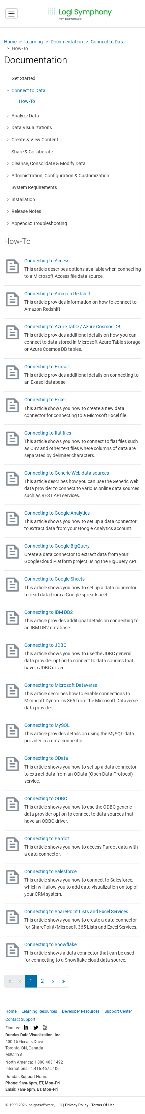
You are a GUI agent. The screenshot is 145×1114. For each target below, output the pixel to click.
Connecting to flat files (47, 433)
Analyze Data (25, 115)
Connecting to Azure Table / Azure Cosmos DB (72, 326)
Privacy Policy (76, 1105)
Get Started (23, 78)
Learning (33, 41)
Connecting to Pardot (46, 838)
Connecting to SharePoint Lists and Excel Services (76, 911)
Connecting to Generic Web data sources (66, 473)
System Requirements (34, 187)
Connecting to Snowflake (50, 944)
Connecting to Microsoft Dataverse (60, 685)
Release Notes (26, 211)
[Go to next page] (53, 981)
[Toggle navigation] (11, 13)
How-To (27, 101)
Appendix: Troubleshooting (39, 223)
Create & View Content (34, 139)
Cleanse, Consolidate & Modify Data (48, 163)
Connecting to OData (46, 758)
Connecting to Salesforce (50, 871)
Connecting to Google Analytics (57, 513)
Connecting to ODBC (45, 798)
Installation (23, 199)
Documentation (67, 41)
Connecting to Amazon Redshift (57, 293)
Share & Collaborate (32, 151)
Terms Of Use (103, 1105)
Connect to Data (108, 41)
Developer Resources (80, 1011)
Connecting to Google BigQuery (57, 546)
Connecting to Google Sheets (54, 579)
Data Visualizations (31, 127)
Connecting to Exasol (46, 366)
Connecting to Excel (44, 399)
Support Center (118, 1011)
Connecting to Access (46, 260)
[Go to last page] (63, 981)
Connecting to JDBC (45, 645)
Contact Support (20, 1019)
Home (10, 41)
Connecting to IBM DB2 (48, 612)
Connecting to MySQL (47, 725)
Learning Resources (39, 1011)
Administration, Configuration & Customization (60, 175)
